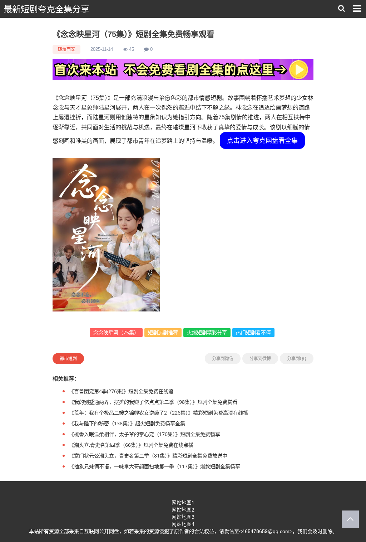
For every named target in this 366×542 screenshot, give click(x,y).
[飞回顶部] (350, 519)
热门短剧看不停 (253, 332)
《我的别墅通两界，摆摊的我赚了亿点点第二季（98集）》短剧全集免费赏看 (153, 401)
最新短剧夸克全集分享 (46, 9)
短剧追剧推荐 (163, 332)
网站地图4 (183, 524)
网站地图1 (183, 502)
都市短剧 (68, 358)
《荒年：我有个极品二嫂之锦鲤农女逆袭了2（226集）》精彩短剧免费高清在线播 (158, 412)
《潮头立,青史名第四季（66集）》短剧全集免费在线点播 (131, 444)
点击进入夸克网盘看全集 (262, 140)
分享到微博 (260, 358)
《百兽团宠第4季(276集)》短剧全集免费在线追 (121, 391)
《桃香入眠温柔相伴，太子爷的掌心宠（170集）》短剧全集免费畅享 (144, 434)
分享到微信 (222, 358)
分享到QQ (296, 358)
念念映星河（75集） (116, 332)
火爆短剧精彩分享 (207, 332)
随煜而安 (66, 49)
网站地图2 (183, 509)
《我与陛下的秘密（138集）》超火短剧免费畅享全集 (127, 423)
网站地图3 (183, 516)
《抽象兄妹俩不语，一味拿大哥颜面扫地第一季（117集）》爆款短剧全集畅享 (154, 466)
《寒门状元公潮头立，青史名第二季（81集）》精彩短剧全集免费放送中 (148, 455)
